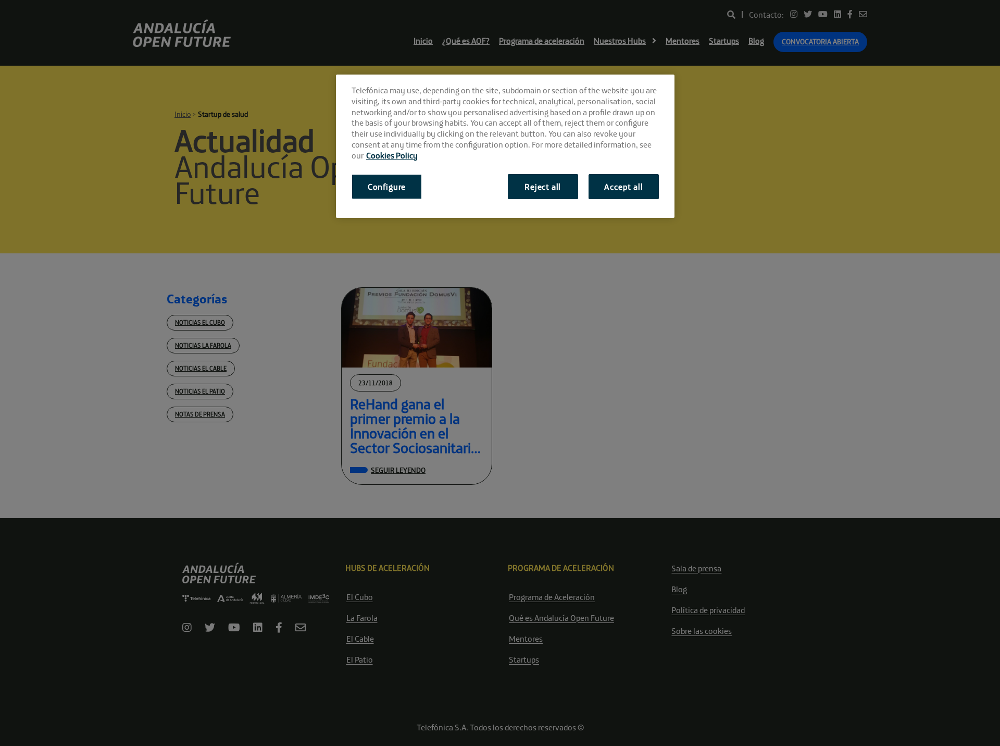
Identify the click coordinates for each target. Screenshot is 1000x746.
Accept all (623, 186)
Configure (387, 186)
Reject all (542, 186)
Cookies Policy (392, 155)
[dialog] (505, 146)
